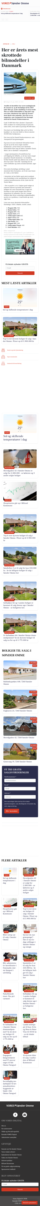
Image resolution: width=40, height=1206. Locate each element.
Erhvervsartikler (6, 1161)
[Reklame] (20, 246)
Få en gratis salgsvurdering (10, 1166)
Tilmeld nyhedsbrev (29, 1203)
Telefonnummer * (10, 777)
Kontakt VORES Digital (9, 1134)
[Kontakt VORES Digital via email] (24, 1114)
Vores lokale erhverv (8, 1152)
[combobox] (5, 797)
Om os (3, 1126)
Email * (6, 785)
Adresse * (7, 793)
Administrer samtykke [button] (8, 1137)
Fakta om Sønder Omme (9, 1158)
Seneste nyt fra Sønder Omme (11, 1149)
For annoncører (6, 1129)
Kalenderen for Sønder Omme (11, 1155)
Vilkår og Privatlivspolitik (10, 1132)
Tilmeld (20, 273)
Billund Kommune (7, 1163)
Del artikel (28, 98)
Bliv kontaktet (11, 811)
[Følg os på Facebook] (15, 1114)
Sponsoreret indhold (8, 1169)
